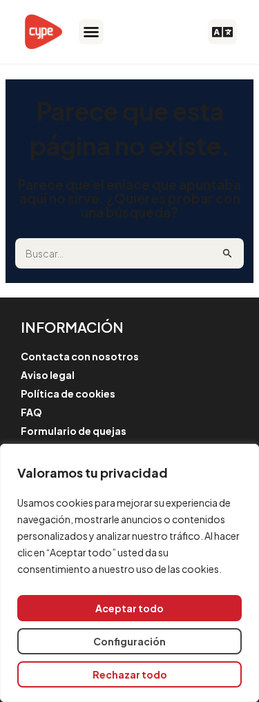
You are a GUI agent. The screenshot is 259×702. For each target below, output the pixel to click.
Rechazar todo (130, 674)
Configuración (129, 641)
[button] (91, 31)
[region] (129, 573)
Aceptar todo (129, 608)
